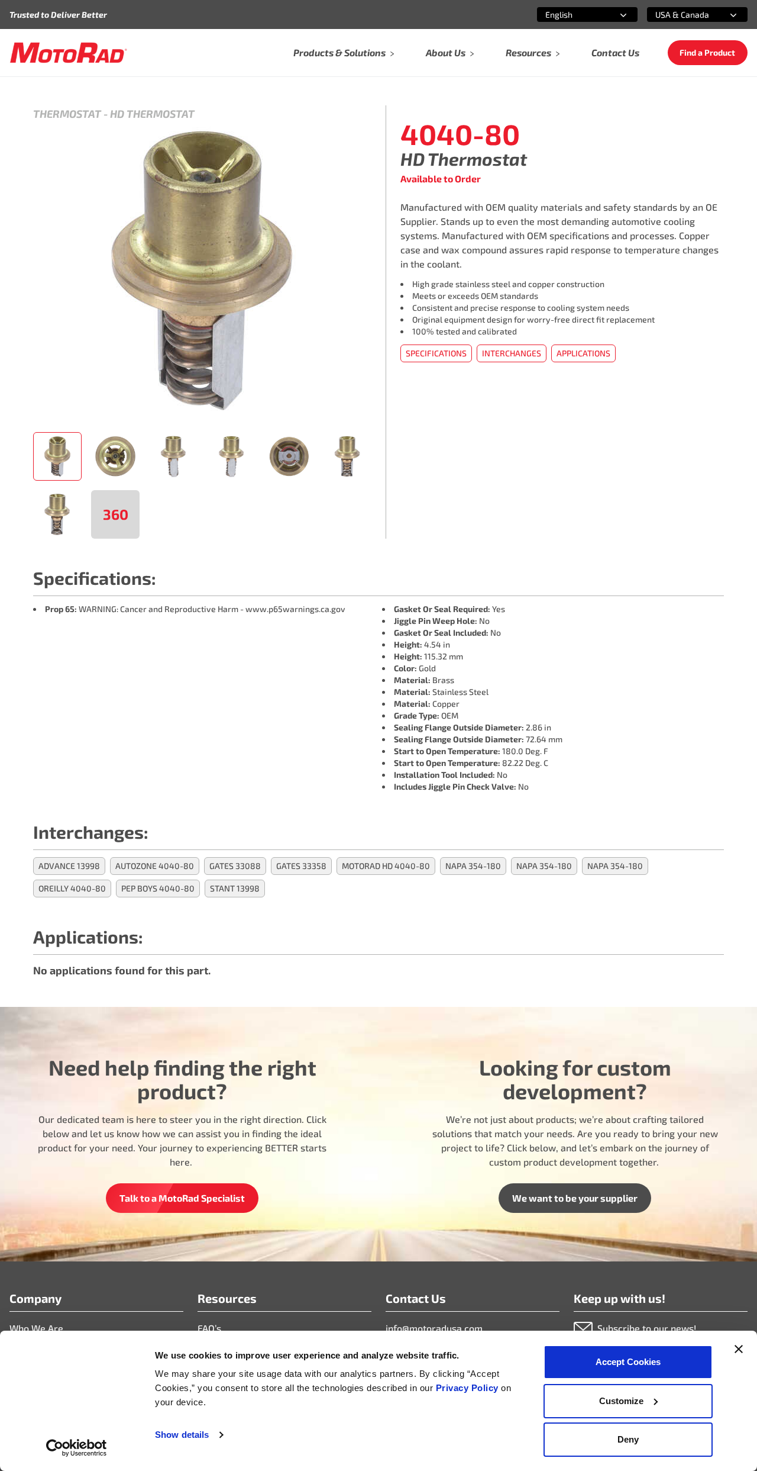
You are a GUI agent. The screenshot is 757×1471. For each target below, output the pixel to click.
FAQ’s (209, 1328)
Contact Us (615, 52)
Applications (583, 353)
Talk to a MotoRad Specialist (182, 1197)
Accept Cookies (628, 1362)
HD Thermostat (152, 113)
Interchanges (511, 353)
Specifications (436, 353)
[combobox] (573, 14)
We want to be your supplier (575, 1197)
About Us (445, 52)
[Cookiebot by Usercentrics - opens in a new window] (76, 1448)
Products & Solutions (339, 52)
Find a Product (707, 52)
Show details (182, 1435)
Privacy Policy (469, 1388)
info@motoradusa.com (434, 1328)
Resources (528, 52)
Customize (621, 1401)
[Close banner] (739, 1349)
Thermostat (67, 113)
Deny (628, 1439)
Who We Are (36, 1328)
